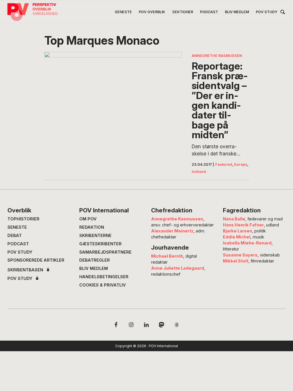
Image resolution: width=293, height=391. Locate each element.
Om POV (88, 219)
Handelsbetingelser (103, 276)
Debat (14, 235)
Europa (240, 164)
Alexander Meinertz (172, 231)
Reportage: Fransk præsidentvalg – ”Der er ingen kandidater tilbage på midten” (220, 100)
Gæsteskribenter (100, 243)
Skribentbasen (25, 270)
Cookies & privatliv (102, 285)
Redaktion (91, 227)
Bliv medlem (93, 268)
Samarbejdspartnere (105, 252)
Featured (223, 164)
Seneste (17, 227)
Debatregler (94, 260)
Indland (199, 171)
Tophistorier (23, 219)
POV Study (19, 252)
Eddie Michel (236, 237)
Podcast (18, 243)
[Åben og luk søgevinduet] (283, 13)
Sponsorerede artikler (35, 260)
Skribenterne (95, 235)
